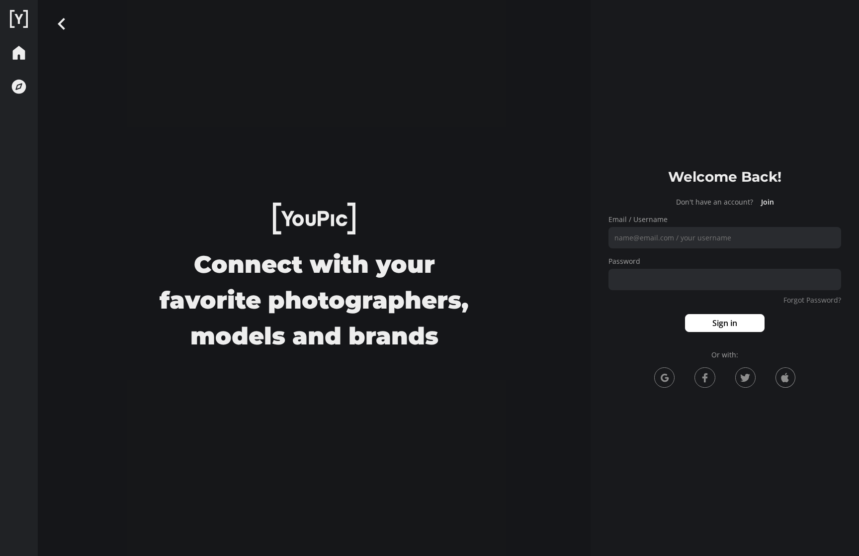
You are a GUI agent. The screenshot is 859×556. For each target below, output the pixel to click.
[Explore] (19, 87)
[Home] (19, 19)
